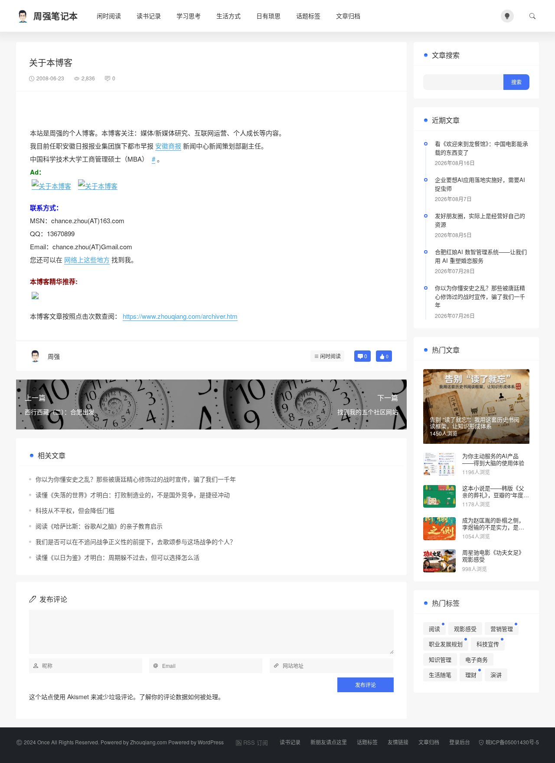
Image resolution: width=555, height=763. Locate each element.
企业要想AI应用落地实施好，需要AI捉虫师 (480, 183)
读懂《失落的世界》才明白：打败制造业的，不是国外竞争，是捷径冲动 (133, 494)
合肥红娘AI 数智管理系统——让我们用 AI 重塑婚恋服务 (481, 256)
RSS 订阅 (255, 742)
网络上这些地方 (87, 259)
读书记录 (149, 15)
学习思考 (188, 15)
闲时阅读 (109, 15)
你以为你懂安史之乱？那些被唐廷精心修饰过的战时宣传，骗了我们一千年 (136, 479)
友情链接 (398, 742)
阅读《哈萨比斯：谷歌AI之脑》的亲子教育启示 (99, 526)
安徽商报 (168, 145)
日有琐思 (268, 15)
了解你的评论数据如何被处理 (178, 696)
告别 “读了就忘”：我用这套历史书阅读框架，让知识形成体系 (474, 422)
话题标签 (308, 15)
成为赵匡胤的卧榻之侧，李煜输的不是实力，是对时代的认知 (493, 527)
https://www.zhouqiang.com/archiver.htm (180, 315)
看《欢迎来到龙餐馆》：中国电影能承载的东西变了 (481, 147)
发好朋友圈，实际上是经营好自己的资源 (480, 219)
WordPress (211, 742)
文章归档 (348, 15)
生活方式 (228, 15)
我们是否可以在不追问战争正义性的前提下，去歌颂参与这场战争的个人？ (136, 541)
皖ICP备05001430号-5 (512, 742)
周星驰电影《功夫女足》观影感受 (493, 555)
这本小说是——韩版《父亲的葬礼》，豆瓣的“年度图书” (495, 494)
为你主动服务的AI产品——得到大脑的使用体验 (493, 459)
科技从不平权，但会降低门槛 (75, 510)
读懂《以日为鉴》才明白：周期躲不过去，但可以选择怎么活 (117, 557)
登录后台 (459, 742)
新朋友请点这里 (328, 742)
